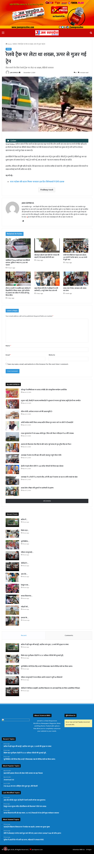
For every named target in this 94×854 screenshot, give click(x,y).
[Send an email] (19, 72)
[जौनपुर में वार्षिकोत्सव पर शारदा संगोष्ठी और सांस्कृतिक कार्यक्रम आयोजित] (12, 393)
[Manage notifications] (5, 849)
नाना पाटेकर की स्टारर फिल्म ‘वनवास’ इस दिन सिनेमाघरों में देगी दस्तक (37, 181)
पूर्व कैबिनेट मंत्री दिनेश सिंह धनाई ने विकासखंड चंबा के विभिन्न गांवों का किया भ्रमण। (47, 666)
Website (52, 355)
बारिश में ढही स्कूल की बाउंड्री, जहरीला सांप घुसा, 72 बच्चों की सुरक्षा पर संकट (45, 644)
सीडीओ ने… (24, 563)
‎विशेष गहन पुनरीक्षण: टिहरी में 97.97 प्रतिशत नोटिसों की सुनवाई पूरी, (42, 655)
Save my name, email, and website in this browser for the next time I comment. (38, 364)
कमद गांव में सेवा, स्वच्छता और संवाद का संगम (74, 289)
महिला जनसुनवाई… (27, 552)
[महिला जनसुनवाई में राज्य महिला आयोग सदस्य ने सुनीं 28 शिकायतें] (12, 555)
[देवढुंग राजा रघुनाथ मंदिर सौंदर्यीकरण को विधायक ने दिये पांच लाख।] (12, 588)
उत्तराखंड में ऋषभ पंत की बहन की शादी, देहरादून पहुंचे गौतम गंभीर (41, 455)
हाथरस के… (24, 617)
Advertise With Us (79, 849)
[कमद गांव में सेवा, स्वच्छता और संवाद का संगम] (75, 279)
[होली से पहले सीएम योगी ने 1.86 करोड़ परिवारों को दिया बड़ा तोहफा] (12, 469)
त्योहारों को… (25, 606)
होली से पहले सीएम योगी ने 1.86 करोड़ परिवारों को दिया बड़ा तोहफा (42, 466)
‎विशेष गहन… (25, 530)
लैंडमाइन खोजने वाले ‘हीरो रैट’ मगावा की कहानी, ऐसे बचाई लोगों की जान (46, 256)
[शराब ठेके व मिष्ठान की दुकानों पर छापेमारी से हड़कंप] (12, 491)
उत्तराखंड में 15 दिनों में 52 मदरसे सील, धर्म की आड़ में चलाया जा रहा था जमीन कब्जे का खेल (49, 477)
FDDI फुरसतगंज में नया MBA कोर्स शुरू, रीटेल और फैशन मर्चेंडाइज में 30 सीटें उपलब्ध (47, 433)
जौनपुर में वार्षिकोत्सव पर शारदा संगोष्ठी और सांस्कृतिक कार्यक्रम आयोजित (44, 389)
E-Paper (89, 849)
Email (8, 355)
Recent (24, 635)
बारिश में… (24, 519)
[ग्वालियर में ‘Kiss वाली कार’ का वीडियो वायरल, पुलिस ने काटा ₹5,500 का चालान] (18, 248)
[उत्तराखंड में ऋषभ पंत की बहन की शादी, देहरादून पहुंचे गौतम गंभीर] (12, 458)
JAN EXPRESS (14, 72)
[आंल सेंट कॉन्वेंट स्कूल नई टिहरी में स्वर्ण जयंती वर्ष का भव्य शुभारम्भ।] (12, 577)
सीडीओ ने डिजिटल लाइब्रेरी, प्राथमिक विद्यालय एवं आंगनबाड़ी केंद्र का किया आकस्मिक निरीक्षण (50, 688)
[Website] (23, 221)
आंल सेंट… (24, 574)
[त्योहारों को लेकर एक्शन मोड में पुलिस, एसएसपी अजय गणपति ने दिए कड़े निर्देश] (12, 610)
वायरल (15, 44)
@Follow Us (70, 715)
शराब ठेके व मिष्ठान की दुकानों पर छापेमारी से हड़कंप (37, 487)
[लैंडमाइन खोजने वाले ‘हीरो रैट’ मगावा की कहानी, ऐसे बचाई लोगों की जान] (46, 245)
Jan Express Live (37, 849)
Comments (69, 635)
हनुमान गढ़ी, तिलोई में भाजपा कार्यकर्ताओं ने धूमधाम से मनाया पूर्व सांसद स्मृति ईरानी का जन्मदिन (51, 400)
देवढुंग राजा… (25, 585)
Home (9, 44)
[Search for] (91, 34)
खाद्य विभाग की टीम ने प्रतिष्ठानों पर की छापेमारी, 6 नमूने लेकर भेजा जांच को (46, 289)
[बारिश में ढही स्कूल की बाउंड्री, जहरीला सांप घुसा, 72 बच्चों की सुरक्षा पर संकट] (12, 522)
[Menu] (3, 34)
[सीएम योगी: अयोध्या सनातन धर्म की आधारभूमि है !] (12, 415)
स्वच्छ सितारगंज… (26, 595)
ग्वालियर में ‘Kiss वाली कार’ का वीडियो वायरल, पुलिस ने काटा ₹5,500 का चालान (18, 262)
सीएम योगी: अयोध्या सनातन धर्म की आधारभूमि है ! (36, 411)
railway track (47, 189)
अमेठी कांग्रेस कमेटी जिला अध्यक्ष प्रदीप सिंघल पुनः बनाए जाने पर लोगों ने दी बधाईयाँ (47, 422)
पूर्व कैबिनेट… (25, 541)
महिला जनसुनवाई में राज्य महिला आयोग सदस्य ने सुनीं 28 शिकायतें (41, 677)
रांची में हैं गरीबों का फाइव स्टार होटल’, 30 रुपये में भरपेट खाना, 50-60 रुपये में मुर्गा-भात (75, 257)
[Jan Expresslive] (47, 32)
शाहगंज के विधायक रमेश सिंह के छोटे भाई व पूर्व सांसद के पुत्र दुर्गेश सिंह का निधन (46, 444)
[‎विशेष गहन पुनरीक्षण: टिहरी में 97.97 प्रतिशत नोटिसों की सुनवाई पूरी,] (12, 533)
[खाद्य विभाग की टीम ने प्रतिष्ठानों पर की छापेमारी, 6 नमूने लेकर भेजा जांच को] (46, 279)
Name (8, 345)
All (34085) (47, 501)
